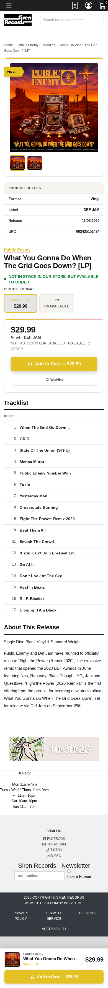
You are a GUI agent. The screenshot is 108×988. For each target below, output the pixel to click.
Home (8, 45)
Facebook (55, 839)
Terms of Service (54, 916)
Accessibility (54, 929)
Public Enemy (28, 45)
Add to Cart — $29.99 (58, 363)
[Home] (18, 20)
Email (55, 855)
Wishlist (56, 380)
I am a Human (79, 877)
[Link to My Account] (89, 6)
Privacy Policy (21, 916)
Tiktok (56, 850)
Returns (87, 913)
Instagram (56, 844)
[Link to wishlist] (75, 6)
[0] (102, 6)
